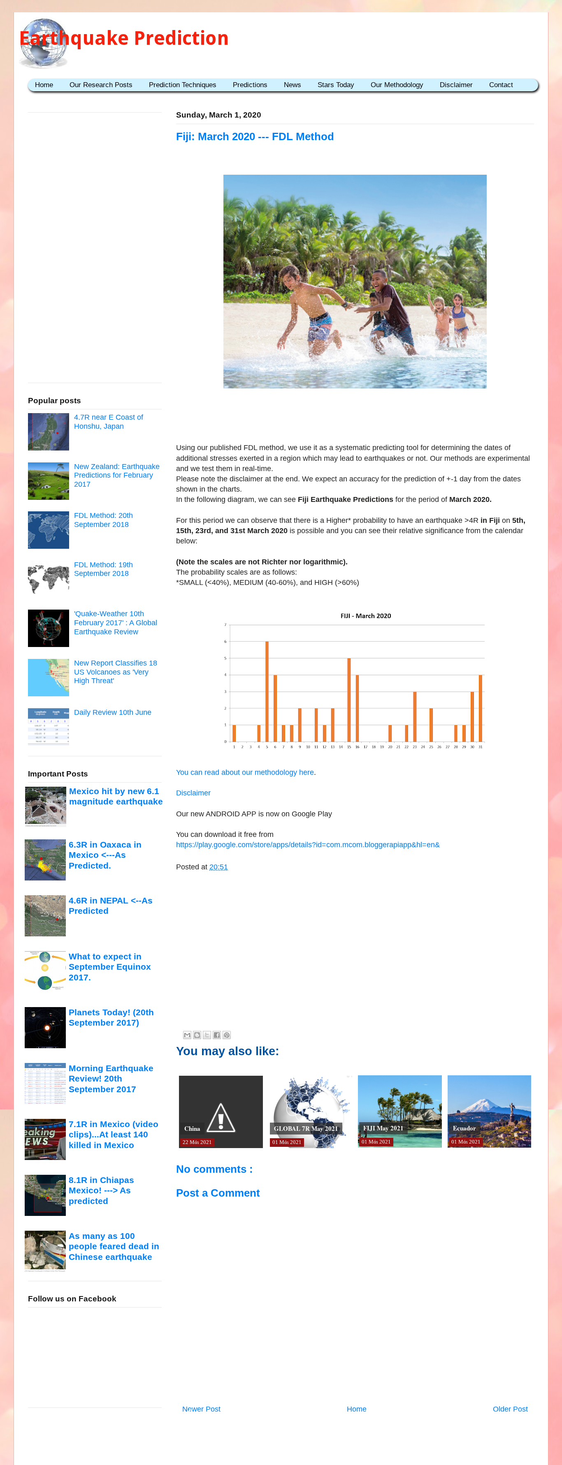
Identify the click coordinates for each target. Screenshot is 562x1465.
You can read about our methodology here (245, 772)
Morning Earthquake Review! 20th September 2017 (111, 1078)
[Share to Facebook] (217, 1035)
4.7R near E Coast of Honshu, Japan (108, 421)
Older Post (510, 1409)
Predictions (250, 85)
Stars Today (336, 85)
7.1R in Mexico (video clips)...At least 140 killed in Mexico (113, 1134)
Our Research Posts (101, 85)
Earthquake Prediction (124, 38)
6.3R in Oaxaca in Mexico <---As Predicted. (105, 855)
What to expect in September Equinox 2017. (110, 967)
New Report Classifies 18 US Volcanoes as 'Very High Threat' (115, 672)
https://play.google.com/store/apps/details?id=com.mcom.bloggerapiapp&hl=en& (308, 845)
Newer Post (201, 1409)
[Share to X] (207, 1035)
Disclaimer (456, 85)
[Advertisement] (355, 417)
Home (44, 85)
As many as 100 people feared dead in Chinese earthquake (114, 1246)
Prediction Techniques (182, 85)
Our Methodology (397, 85)
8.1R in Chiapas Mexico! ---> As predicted (101, 1190)
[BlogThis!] (197, 1035)
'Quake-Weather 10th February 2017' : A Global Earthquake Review (115, 622)
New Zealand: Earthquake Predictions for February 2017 (117, 475)
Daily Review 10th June (112, 712)
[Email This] (187, 1035)
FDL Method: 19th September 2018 (103, 569)
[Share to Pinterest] (227, 1035)
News (292, 85)
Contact (501, 85)
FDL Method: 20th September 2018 (103, 520)
